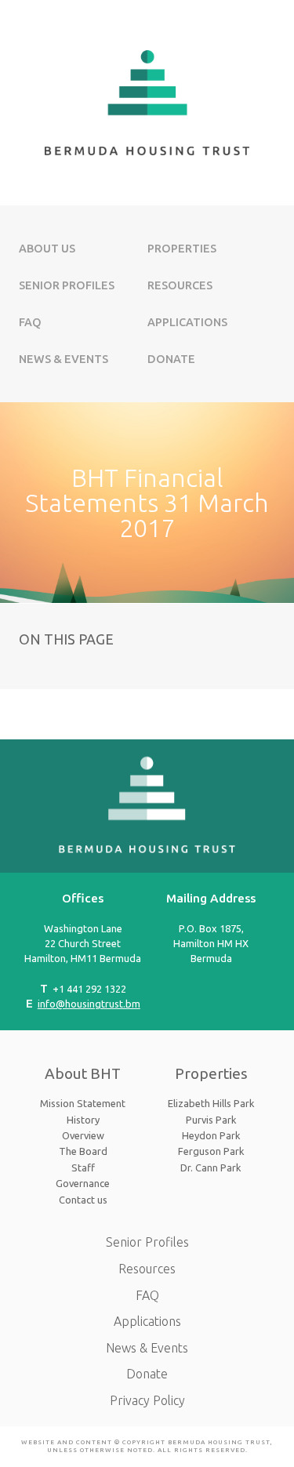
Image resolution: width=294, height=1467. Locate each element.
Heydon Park (211, 1135)
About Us (47, 248)
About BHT (83, 1073)
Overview (83, 1135)
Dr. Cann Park (210, 1167)
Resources (179, 285)
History (83, 1119)
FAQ (30, 322)
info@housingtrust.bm (89, 1003)
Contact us (83, 1199)
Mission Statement (82, 1103)
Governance (83, 1183)
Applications (187, 322)
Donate (171, 359)
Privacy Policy (147, 1400)
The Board (83, 1151)
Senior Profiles (66, 285)
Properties (181, 248)
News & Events (63, 359)
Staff (83, 1167)
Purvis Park (211, 1119)
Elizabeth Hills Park (211, 1103)
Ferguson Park (211, 1151)
